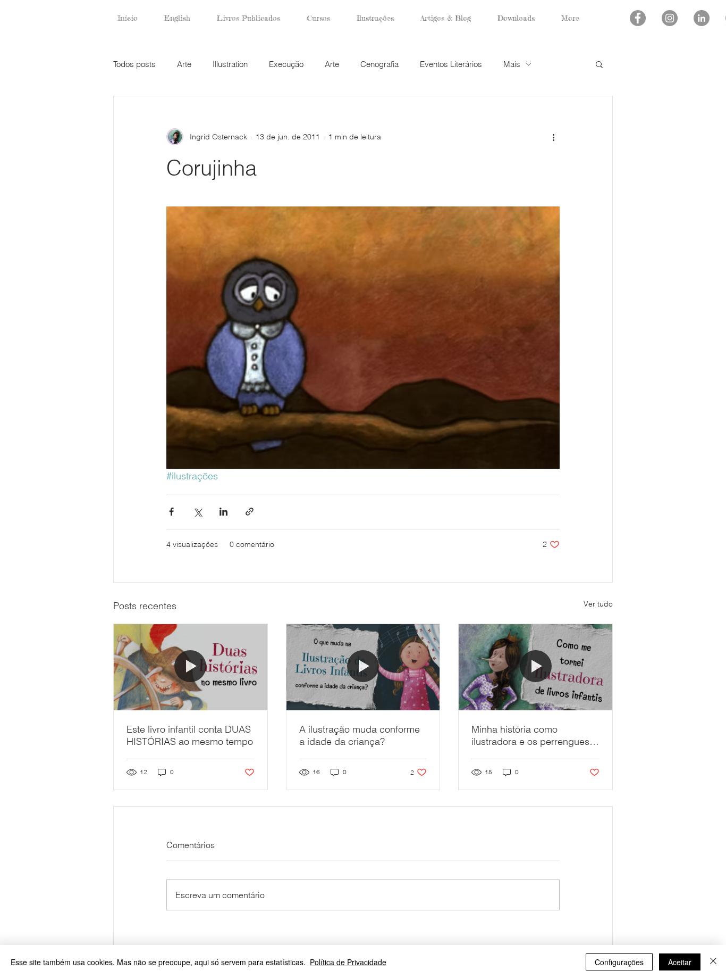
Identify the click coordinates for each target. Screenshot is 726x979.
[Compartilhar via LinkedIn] (223, 512)
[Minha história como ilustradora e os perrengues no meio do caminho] (535, 667)
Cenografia (379, 64)
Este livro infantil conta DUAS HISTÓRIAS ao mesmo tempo (189, 735)
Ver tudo (598, 604)
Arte (184, 64)
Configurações (619, 962)
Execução (286, 64)
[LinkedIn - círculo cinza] (702, 18)
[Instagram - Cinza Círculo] (670, 18)
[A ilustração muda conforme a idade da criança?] (363, 667)
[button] (599, 64)
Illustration (230, 64)
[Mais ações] (553, 136)
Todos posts (134, 64)
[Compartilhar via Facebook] (171, 512)
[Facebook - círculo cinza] (638, 18)
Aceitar (679, 962)
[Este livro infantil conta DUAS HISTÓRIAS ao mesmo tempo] (190, 667)
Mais (511, 64)
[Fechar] (713, 961)
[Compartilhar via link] (249, 512)
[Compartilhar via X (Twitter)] (197, 512)
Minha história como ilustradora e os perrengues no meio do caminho (530, 735)
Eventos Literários (451, 64)
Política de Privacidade (348, 962)
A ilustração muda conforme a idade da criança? (359, 735)
